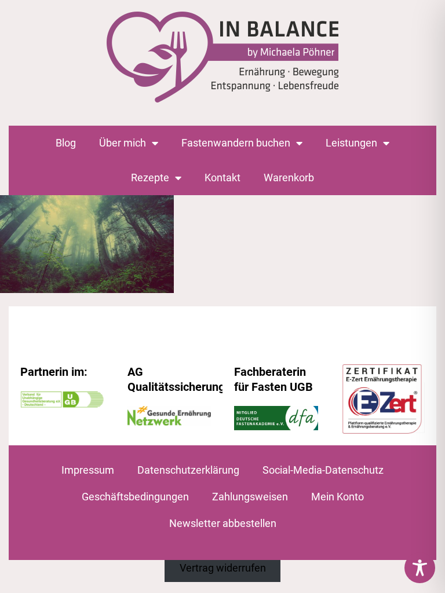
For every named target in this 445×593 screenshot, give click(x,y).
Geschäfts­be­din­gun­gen (135, 496)
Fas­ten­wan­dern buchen (235, 143)
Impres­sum (87, 470)
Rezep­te (150, 177)
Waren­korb (289, 177)
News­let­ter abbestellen (222, 523)
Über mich (122, 143)
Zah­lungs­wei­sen (250, 496)
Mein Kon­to (337, 496)
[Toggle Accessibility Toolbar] (419, 567)
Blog (66, 143)
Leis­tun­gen (351, 143)
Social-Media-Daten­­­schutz (323, 470)
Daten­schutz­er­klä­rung (188, 470)
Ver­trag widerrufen (223, 568)
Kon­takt (222, 177)
